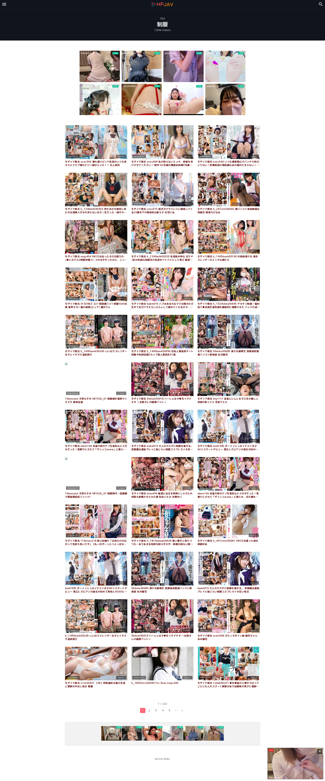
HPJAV (166, 758)
